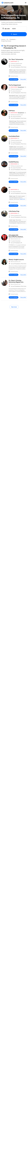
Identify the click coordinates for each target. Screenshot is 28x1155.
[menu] (25, 2)
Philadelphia (12, 39)
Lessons (3, 39)
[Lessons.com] (7, 3)
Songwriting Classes (6, 41)
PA (7, 39)
